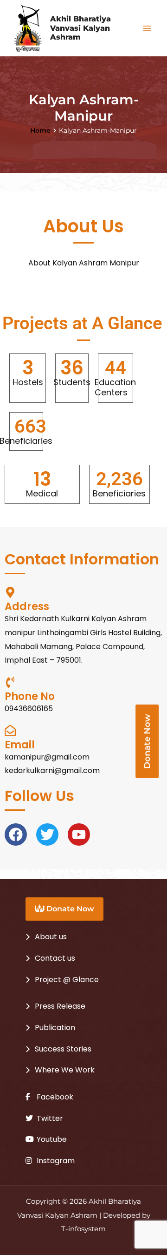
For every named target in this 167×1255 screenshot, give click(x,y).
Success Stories (63, 1049)
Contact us (55, 958)
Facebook (54, 1097)
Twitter (49, 1118)
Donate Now (69, 908)
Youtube (51, 1139)
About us (51, 936)
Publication (55, 1027)
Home (40, 130)
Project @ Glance (67, 979)
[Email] (10, 730)
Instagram (55, 1160)
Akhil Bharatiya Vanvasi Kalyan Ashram (80, 27)
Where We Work (65, 1070)
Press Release (60, 1006)
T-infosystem (83, 1229)
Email (20, 745)
